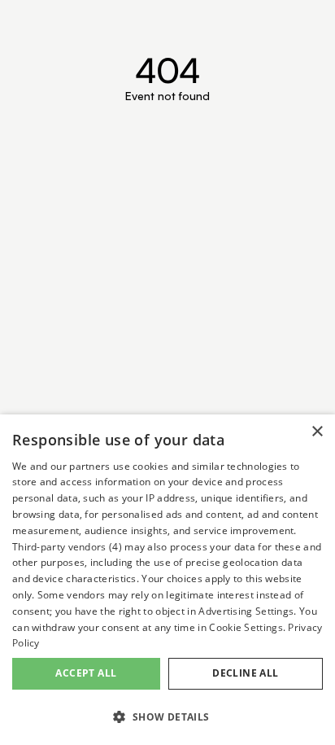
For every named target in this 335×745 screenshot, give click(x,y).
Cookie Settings (246, 627)
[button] (167, 717)
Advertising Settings (246, 611)
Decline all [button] (245, 673)
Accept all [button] (85, 673)
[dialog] (167, 579)
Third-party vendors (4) (67, 547)
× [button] (317, 432)
